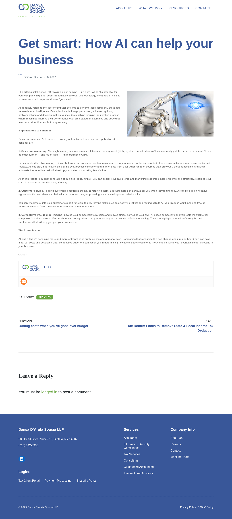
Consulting (131, 460)
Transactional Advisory (138, 473)
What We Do (149, 8)
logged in (49, 392)
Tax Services (132, 454)
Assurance (131, 437)
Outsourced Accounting (139, 466)
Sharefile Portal (86, 480)
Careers (176, 444)
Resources (179, 8)
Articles (45, 297)
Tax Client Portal (29, 480)
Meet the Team (180, 456)
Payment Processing (58, 480)
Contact (203, 8)
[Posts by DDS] (21, 77)
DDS (27, 77)
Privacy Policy (188, 507)
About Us (124, 8)
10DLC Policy (206, 507)
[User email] (23, 281)
